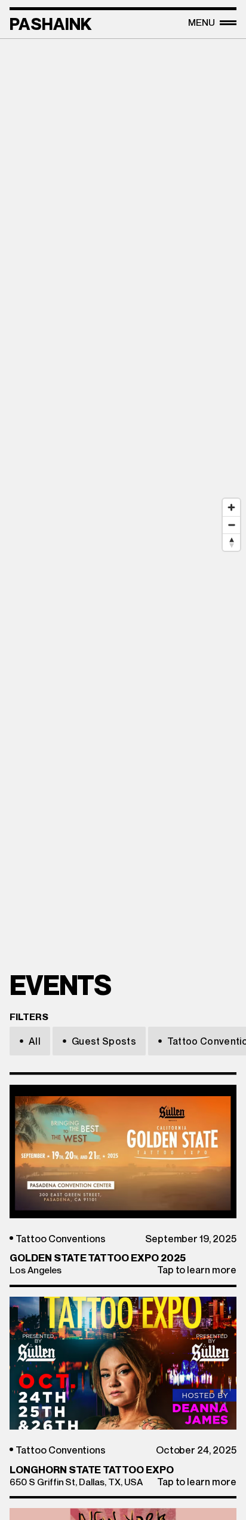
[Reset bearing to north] (231, 542)
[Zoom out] (231, 524)
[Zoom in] (231, 507)
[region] (123, 383)
